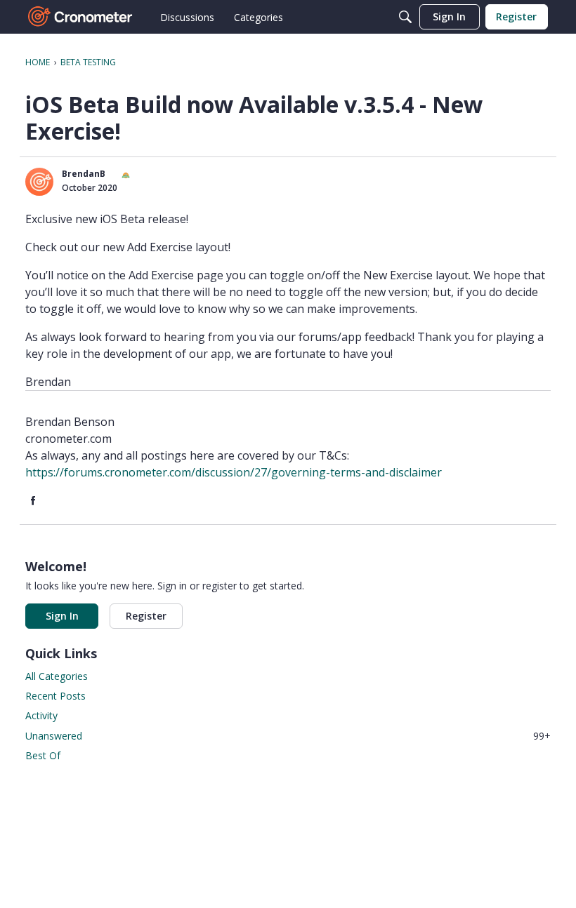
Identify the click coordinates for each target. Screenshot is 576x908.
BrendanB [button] (83, 174)
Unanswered (288, 735)
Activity (41, 715)
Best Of (42, 755)
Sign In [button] (62, 615)
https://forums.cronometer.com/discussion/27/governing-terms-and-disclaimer (233, 472)
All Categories (56, 676)
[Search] (405, 16)
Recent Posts (55, 695)
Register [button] (146, 615)
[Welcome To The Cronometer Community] (80, 17)
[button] (39, 182)
